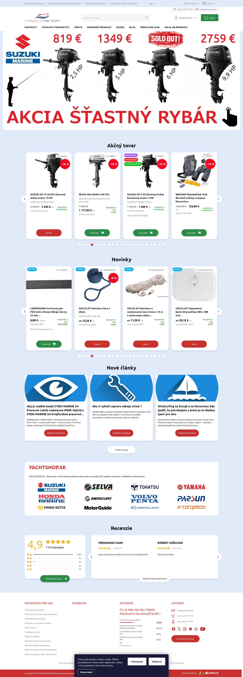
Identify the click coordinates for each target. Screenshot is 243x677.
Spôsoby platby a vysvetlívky (37, 645)
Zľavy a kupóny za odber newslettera (41, 654)
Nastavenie (86, 672)
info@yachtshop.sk (185, 610)
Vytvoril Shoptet (189, 673)
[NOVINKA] (97, 286)
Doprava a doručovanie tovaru (38, 641)
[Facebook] (173, 628)
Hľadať (146, 17)
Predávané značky (32, 632)
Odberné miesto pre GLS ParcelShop (41, 649)
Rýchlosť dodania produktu (131, 637)
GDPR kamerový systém (95, 3)
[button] (79, 245)
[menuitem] (32, 27)
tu (112, 665)
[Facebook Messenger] (190, 628)
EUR (210, 3)
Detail (49, 344)
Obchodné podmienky (34, 3)
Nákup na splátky (32, 636)
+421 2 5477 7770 (185, 616)
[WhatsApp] (196, 628)
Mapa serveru (30, 627)
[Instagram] (185, 628)
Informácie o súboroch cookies (123, 3)
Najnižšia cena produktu (130, 620)
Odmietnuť (137, 661)
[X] (179, 628)
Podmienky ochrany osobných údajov (64, 3)
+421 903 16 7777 (185, 621)
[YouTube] (203, 628)
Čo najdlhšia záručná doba (131, 631)
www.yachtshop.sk (67, 663)
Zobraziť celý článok (56, 433)
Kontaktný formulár (185, 638)
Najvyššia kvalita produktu (131, 625)
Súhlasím (157, 661)
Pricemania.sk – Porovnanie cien (170, 663)
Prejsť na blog (121, 449)
